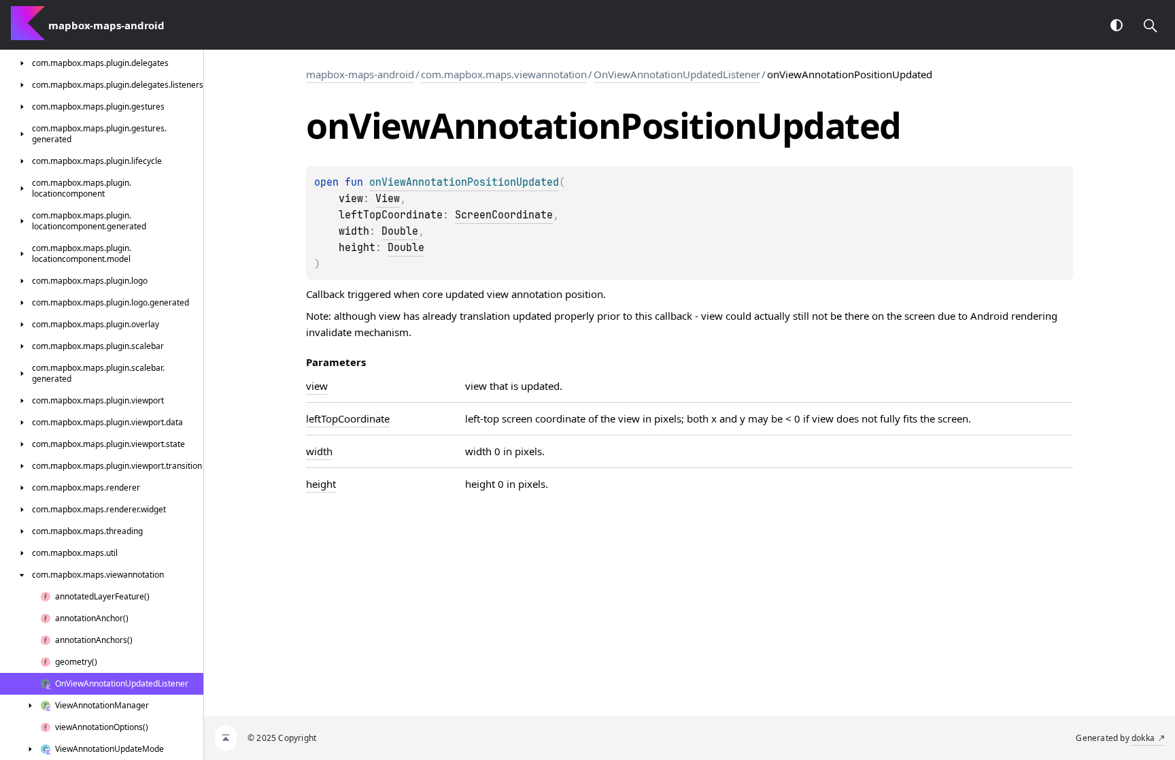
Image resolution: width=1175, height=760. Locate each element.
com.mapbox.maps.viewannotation (504, 74)
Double (399, 231)
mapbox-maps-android (360, 74)
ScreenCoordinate (504, 215)
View (387, 198)
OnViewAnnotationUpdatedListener (677, 74)
